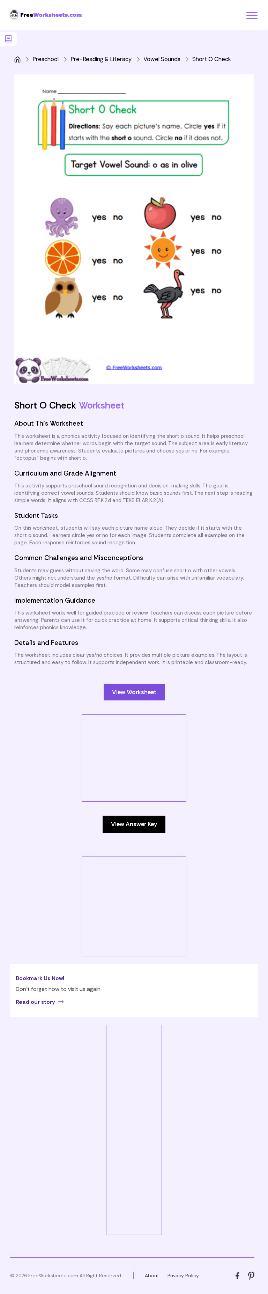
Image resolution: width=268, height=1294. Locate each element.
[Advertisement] (140, 764)
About (152, 1275)
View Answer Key (134, 824)
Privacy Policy (183, 1275)
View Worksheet (134, 692)
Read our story (35, 1002)
